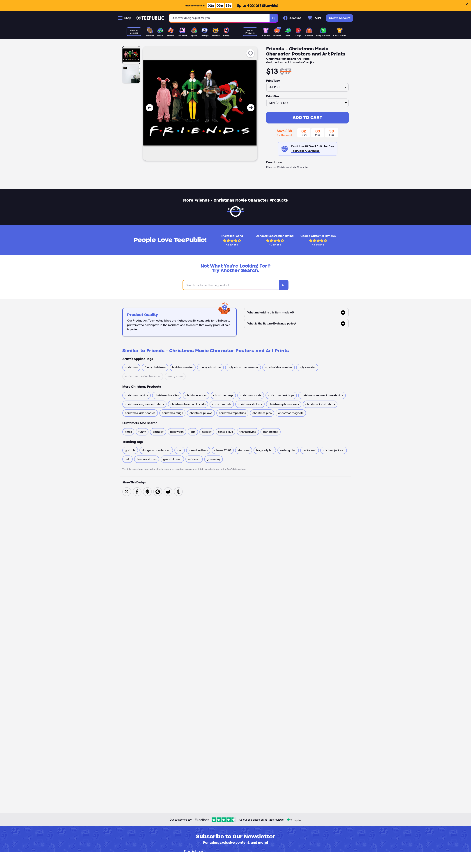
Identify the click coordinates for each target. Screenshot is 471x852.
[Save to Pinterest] (157, 491)
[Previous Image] (149, 108)
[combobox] (219, 18)
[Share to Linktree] (147, 491)
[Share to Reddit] (168, 491)
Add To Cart (307, 117)
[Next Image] (250, 108)
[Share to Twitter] (126, 491)
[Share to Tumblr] (178, 491)
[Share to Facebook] (137, 491)
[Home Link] (150, 18)
